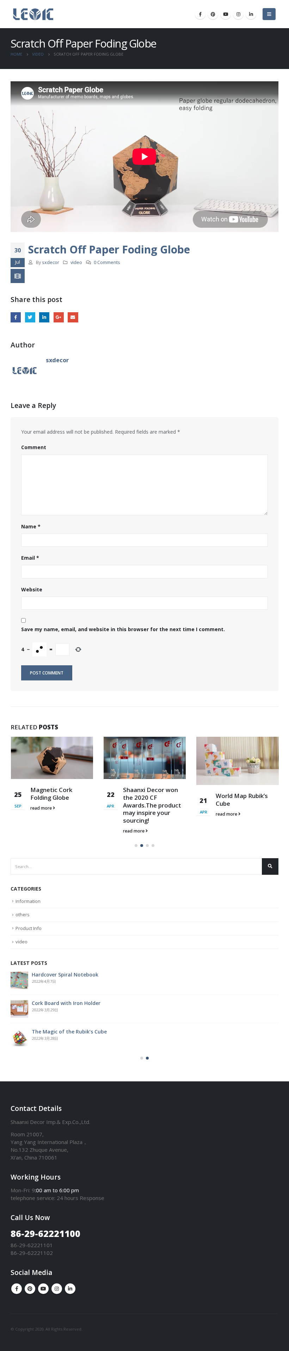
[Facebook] (200, 14)
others (23, 914)
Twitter (30, 317)
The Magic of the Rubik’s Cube (69, 1031)
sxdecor (50, 262)
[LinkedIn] (251, 14)
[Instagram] (238, 14)
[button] (136, 845)
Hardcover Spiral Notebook (65, 974)
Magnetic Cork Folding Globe (51, 794)
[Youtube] (225, 14)
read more (41, 808)
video (76, 262)
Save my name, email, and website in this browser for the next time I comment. (123, 629)
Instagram (56, 1288)
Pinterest (30, 1288)
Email (73, 317)
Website (31, 589)
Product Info (29, 928)
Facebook (16, 317)
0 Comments (107, 262)
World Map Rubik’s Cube (242, 800)
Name (31, 526)
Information (28, 901)
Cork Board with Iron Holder (66, 1003)
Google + (59, 317)
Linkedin (70, 1288)
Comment (33, 447)
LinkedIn (44, 317)
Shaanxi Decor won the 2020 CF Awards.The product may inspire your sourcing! (152, 805)
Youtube (43, 1288)
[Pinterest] (213, 14)
